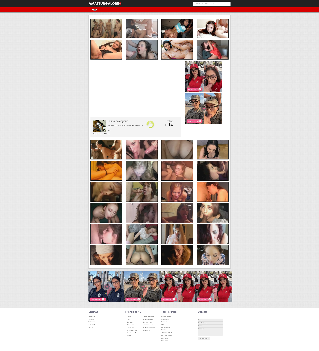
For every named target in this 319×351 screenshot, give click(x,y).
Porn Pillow (164, 341)
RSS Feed (91, 324)
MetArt (129, 316)
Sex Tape (130, 322)
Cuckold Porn (147, 330)
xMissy (129, 319)
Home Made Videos (149, 327)
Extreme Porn (147, 322)
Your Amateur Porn (132, 333)
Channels (91, 319)
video (95, 10)
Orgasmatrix (130, 327)
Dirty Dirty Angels (132, 330)
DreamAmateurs (166, 327)
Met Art (163, 330)
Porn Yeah (164, 338)
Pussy (129, 335)
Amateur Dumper (166, 332)
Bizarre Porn (130, 325)
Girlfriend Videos (166, 316)
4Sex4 (163, 324)
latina (100, 134)
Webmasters (92, 322)
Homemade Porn (148, 325)
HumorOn (164, 322)
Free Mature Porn (148, 319)
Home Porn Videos (149, 316)
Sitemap (90, 327)
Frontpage (91, 316)
